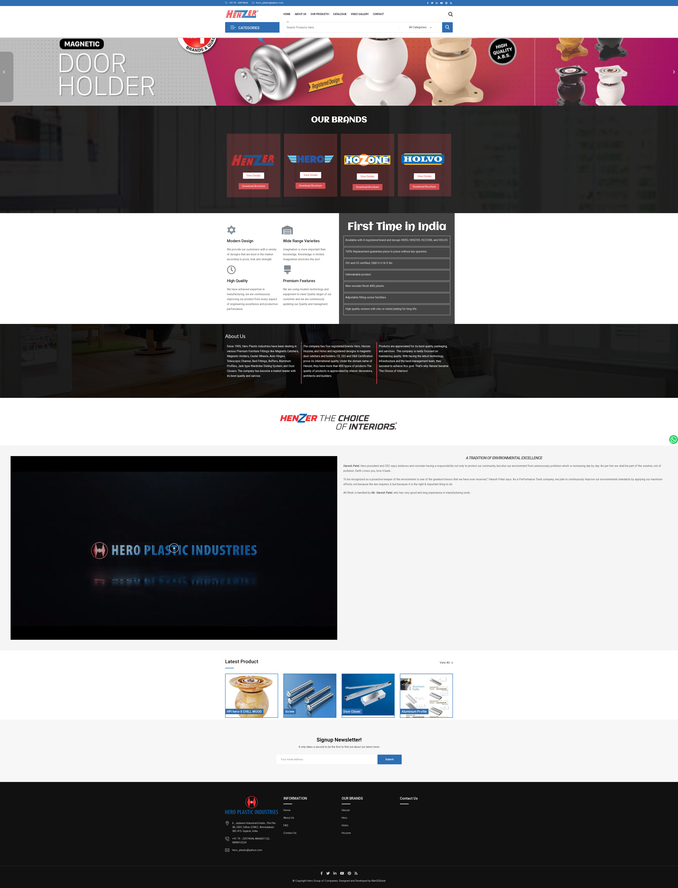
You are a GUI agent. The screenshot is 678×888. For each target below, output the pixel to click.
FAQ (285, 825)
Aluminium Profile (355, 711)
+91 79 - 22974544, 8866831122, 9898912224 (251, 840)
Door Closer (293, 711)
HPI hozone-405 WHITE (418, 711)
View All (445, 662)
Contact (378, 14)
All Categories (418, 27)
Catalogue (340, 14)
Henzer (346, 810)
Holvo (345, 825)
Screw (231, 711)
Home (286, 14)
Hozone (346, 833)
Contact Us (289, 833)
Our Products (320, 14)
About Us (300, 14)
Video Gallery (360, 14)
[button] (4, 72)
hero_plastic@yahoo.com (269, 2)
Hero (344, 817)
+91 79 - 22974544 (238, 2)
